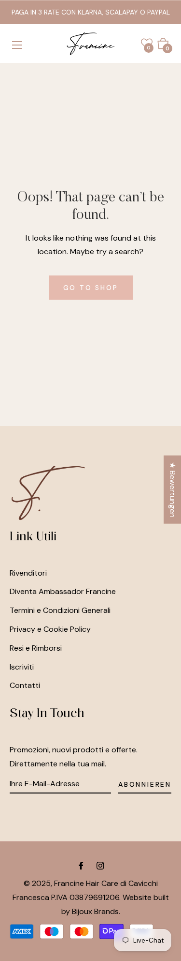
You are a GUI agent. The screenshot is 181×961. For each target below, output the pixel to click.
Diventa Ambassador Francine (63, 591)
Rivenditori (28, 573)
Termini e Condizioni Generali (60, 610)
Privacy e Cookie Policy (50, 629)
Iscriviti (22, 667)
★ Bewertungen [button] (172, 489)
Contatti (25, 685)
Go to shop (90, 287)
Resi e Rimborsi (36, 648)
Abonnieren (144, 784)
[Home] (91, 43)
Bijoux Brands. (96, 911)
